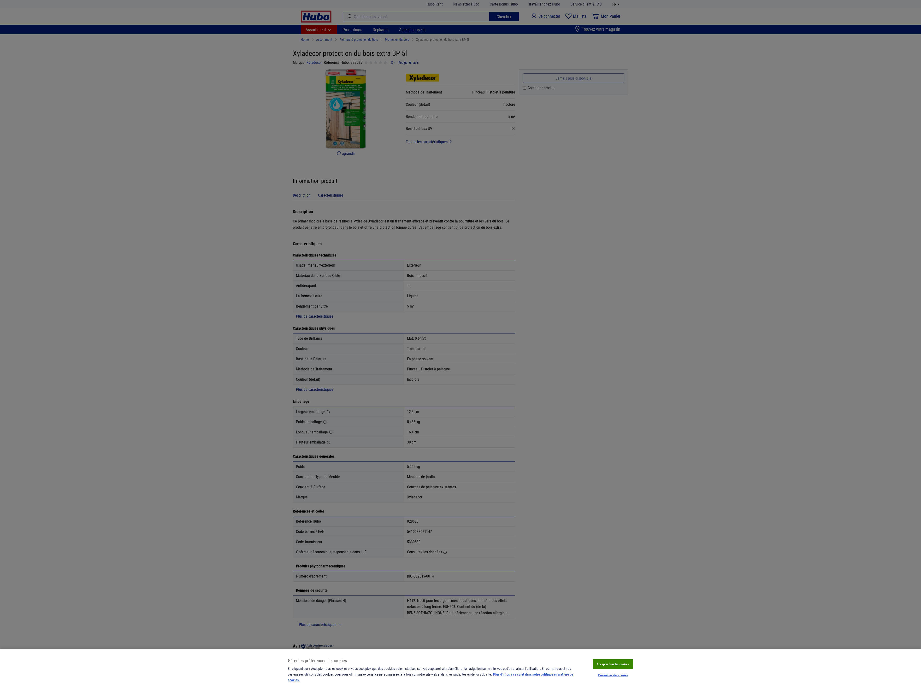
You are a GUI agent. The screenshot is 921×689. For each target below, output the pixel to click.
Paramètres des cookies (613, 675)
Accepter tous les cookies (613, 664)
